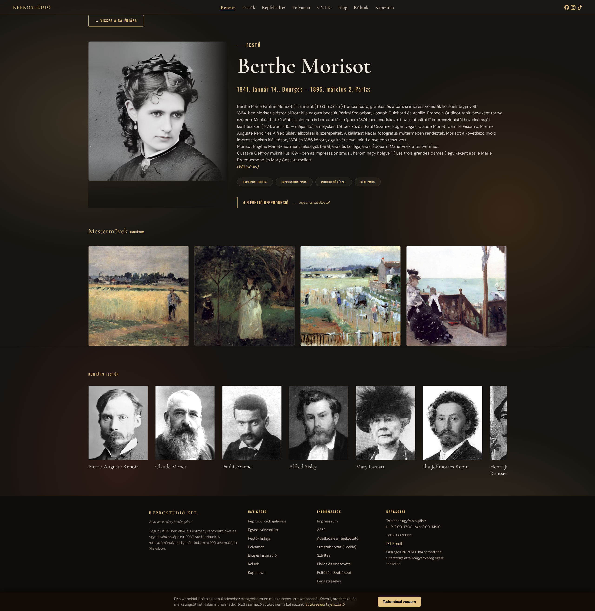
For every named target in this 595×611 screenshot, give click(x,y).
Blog (342, 7)
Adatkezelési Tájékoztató (337, 538)
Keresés (228, 7)
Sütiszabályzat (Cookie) (337, 547)
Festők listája (259, 538)
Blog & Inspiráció (262, 555)
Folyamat (301, 7)
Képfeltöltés (274, 7)
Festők (248, 7)
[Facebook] (566, 7)
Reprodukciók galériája (267, 521)
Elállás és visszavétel (334, 563)
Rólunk (361, 7)
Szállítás (323, 555)
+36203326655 (398, 535)
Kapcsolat (384, 7)
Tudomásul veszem (399, 601)
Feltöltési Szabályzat (334, 572)
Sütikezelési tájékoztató (325, 604)
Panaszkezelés (329, 581)
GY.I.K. (324, 7)
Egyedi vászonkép (263, 529)
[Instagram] (573, 7)
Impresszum (327, 521)
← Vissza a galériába (116, 20)
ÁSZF (321, 529)
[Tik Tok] (579, 7)
